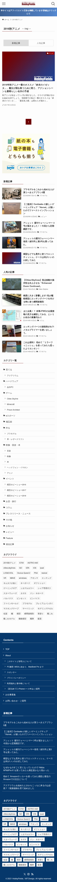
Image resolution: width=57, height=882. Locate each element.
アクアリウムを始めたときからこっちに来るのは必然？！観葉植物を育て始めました (27, 787)
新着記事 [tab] (16, 42)
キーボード (25, 583)
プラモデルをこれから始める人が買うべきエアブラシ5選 (28, 724)
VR (4, 578)
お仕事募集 (10, 694)
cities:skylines (9, 567)
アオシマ (34, 578)
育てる (9, 369)
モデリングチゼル (45, 608)
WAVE (12, 578)
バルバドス (8, 598)
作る (8, 427)
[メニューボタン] (4, 4)
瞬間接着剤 (29, 613)
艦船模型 (22, 618)
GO (20, 567)
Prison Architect (13, 409)
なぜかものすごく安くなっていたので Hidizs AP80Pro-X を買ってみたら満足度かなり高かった (26, 769)
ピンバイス (35, 598)
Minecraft (10, 404)
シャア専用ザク (44, 588)
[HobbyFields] (28, 4)
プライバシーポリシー (16, 677)
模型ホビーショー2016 (16, 484)
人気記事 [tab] (41, 42)
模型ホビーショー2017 (16, 490)
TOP (7, 649)
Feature (9, 538)
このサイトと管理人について (19, 661)
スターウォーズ (10, 593)
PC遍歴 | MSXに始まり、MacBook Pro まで (25, 666)
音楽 (9, 450)
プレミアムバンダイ (44, 603)
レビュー (10, 531)
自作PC (10, 387)
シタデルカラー (27, 588)
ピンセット (21, 598)
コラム (9, 507)
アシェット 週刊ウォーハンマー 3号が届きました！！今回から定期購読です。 (28, 742)
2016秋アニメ (9, 562)
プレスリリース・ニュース (18, 513)
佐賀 (5, 613)
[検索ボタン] (53, 4)
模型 (19, 613)
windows (23, 578)
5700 (21, 562)
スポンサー (11, 672)
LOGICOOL (8, 572)
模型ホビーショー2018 (16, 495)
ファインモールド (11, 603)
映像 (9, 456)
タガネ (23, 593)
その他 (9, 519)
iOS (34, 567)
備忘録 (9, 421)
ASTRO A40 (33, 562)
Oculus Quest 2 (23, 572)
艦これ (50, 613)
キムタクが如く (10, 583)
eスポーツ (10, 415)
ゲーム (9, 392)
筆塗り (40, 613)
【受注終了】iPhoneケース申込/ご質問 (23, 688)
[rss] (32, 874)
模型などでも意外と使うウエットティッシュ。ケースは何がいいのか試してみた (28, 760)
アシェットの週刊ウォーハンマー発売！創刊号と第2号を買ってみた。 (27, 751)
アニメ (10, 473)
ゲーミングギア (10, 588)
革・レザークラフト (15, 439)
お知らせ (10, 525)
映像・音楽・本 (13, 444)
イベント (10, 478)
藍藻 (39, 618)
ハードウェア (12, 381)
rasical (44, 572)
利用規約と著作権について (18, 683)
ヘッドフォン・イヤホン (17, 467)
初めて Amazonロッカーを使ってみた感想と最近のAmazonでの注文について (27, 778)
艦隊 (32, 618)
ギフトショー (39, 583)
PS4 (36, 572)
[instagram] (28, 874)
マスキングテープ (11, 608)
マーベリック (28, 608)
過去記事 (10, 544)
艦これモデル (9, 618)
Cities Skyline (12, 398)
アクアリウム (12, 375)
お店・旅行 (11, 501)
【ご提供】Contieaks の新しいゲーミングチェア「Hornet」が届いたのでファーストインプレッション (28, 733)
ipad (42, 567)
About (8, 655)
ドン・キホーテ (36, 593)
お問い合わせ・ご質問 (15, 700)
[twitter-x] (24, 874)
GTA (27, 567)
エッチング (46, 578)
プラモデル (11, 433)
